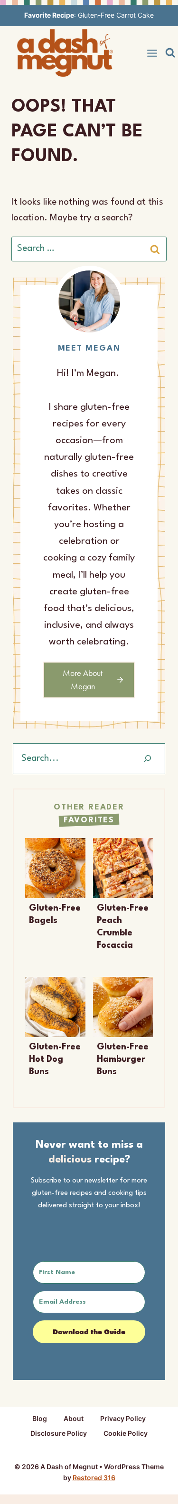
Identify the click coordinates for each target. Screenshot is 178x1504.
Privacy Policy (123, 1418)
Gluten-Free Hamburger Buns (123, 1059)
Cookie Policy (125, 1433)
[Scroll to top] (153, 1483)
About (74, 1418)
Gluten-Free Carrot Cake (116, 15)
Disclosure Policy (58, 1433)
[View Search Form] (170, 53)
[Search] (147, 758)
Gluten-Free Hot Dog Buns (55, 1059)
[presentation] (55, 868)
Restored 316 (94, 1477)
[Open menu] (152, 53)
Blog (39, 1418)
